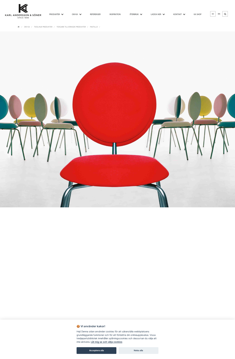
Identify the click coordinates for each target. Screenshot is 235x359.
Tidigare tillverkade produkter (71, 27)
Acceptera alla (96, 350)
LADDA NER (156, 14)
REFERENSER (95, 14)
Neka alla (138, 350)
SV (213, 14)
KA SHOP (197, 14)
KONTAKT (177, 14)
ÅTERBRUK (134, 14)
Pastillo (94, 27)
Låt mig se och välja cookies (106, 341)
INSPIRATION (115, 14)
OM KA (75, 14)
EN (219, 14)
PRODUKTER (54, 14)
